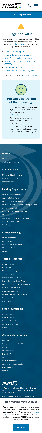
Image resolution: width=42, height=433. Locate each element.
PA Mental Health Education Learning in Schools (20, 205)
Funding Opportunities (15, 189)
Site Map (5, 374)
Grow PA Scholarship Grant (12, 194)
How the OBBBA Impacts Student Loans (17, 284)
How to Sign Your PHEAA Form (13, 281)
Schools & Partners (12, 308)
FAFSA (4, 251)
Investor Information (10, 361)
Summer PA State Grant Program (18, 55)
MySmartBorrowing (9, 271)
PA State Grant (7, 159)
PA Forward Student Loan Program (19, 70)
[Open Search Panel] (29, 5)
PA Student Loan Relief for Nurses (15, 211)
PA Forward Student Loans (12, 175)
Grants (6, 153)
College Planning (11, 232)
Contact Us (6, 371)
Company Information (14, 335)
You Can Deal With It (10, 274)
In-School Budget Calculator (12, 278)
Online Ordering (8, 264)
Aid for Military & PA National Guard (15, 218)
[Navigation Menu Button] (36, 5)
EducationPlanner (9, 238)
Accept (21, 427)
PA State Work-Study (9, 208)
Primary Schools (8, 317)
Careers (5, 357)
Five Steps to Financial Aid (12, 244)
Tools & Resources (12, 258)
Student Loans (10, 169)
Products (5, 327)
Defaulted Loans (8, 182)
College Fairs (7, 241)
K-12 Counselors (8, 314)
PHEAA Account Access (10, 301)
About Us (5, 340)
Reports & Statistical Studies (12, 364)
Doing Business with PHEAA (12, 344)
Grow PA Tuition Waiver (11, 198)
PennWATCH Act (8, 347)
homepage (19, 44)
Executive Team (8, 354)
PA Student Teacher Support (13, 201)
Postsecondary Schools (14, 67)
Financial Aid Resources (11, 288)
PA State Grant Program (14, 51)
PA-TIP (4, 215)
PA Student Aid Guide (10, 248)
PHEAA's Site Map (29, 75)
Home (13, 15)
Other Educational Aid (10, 221)
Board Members (8, 350)
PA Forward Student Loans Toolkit (14, 294)
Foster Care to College (10, 291)
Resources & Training (10, 324)
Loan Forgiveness (8, 225)
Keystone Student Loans (11, 178)
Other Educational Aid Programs (18, 58)
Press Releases (7, 367)
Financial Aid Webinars (10, 298)
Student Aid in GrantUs (11, 162)
